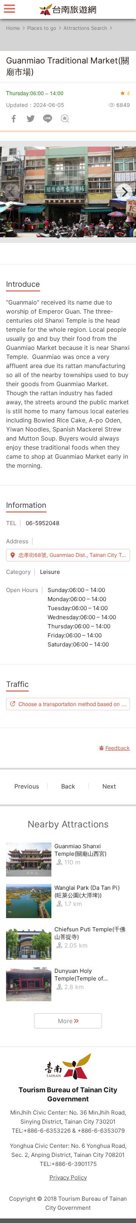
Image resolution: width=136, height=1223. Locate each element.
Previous (26, 786)
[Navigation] (9, 8)
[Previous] (12, 192)
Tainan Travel (68, 9)
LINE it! (47, 118)
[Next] (124, 192)
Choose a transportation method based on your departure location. (74, 704)
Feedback (64, 118)
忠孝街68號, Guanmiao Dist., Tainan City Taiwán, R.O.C (74, 555)
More (65, 1021)
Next (109, 786)
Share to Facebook (13, 118)
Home (13, 28)
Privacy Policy (68, 1177)
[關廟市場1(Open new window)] (68, 192)
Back (68, 786)
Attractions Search (85, 28)
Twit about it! (30, 118)
